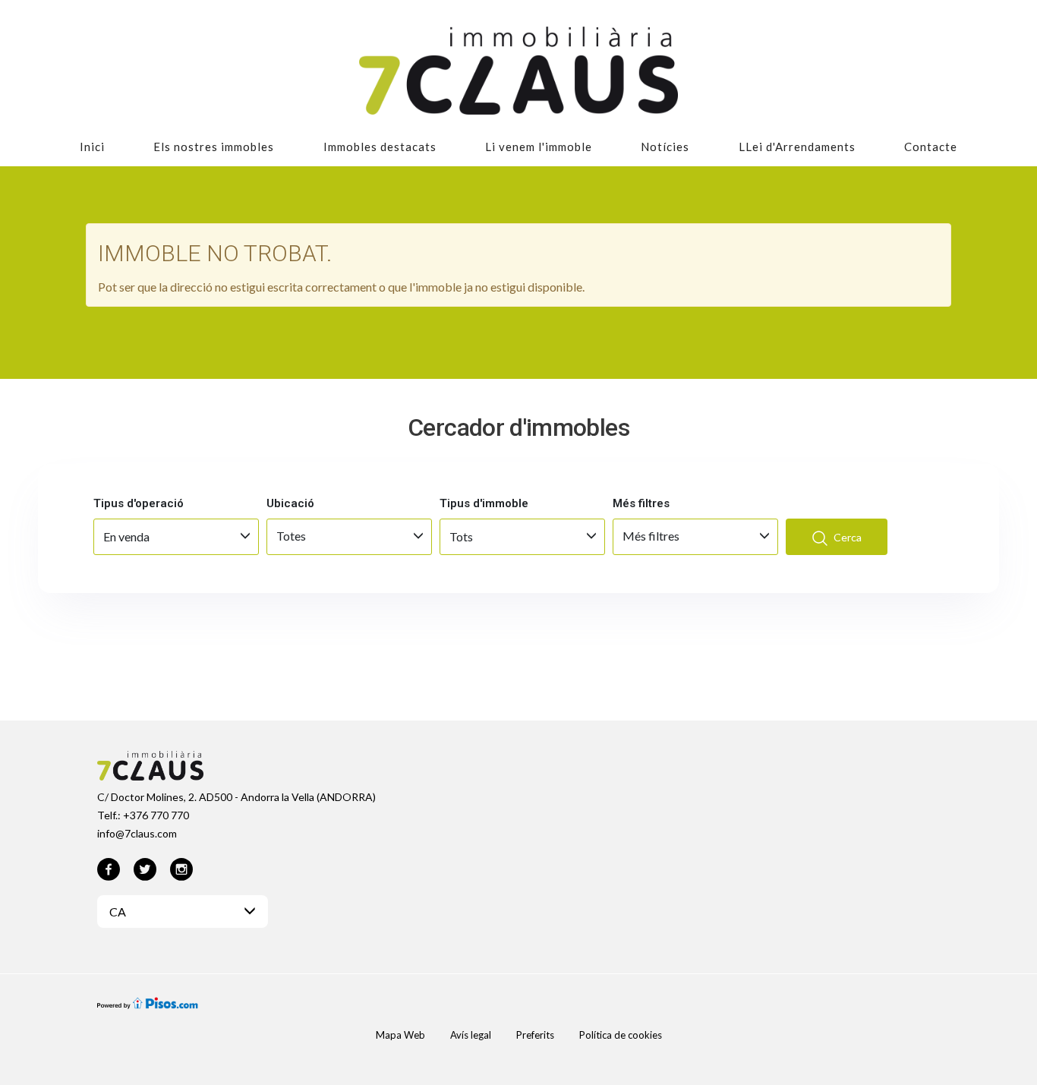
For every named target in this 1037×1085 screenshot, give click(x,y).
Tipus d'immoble (484, 503)
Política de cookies (620, 1035)
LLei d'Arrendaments (797, 146)
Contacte (930, 146)
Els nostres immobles (213, 146)
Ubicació (290, 503)
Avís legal (470, 1035)
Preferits (535, 1035)
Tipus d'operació (138, 503)
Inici (92, 146)
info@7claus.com (137, 833)
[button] (182, 911)
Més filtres (641, 503)
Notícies (665, 146)
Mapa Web (400, 1035)
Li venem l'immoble (538, 146)
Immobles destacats (380, 146)
